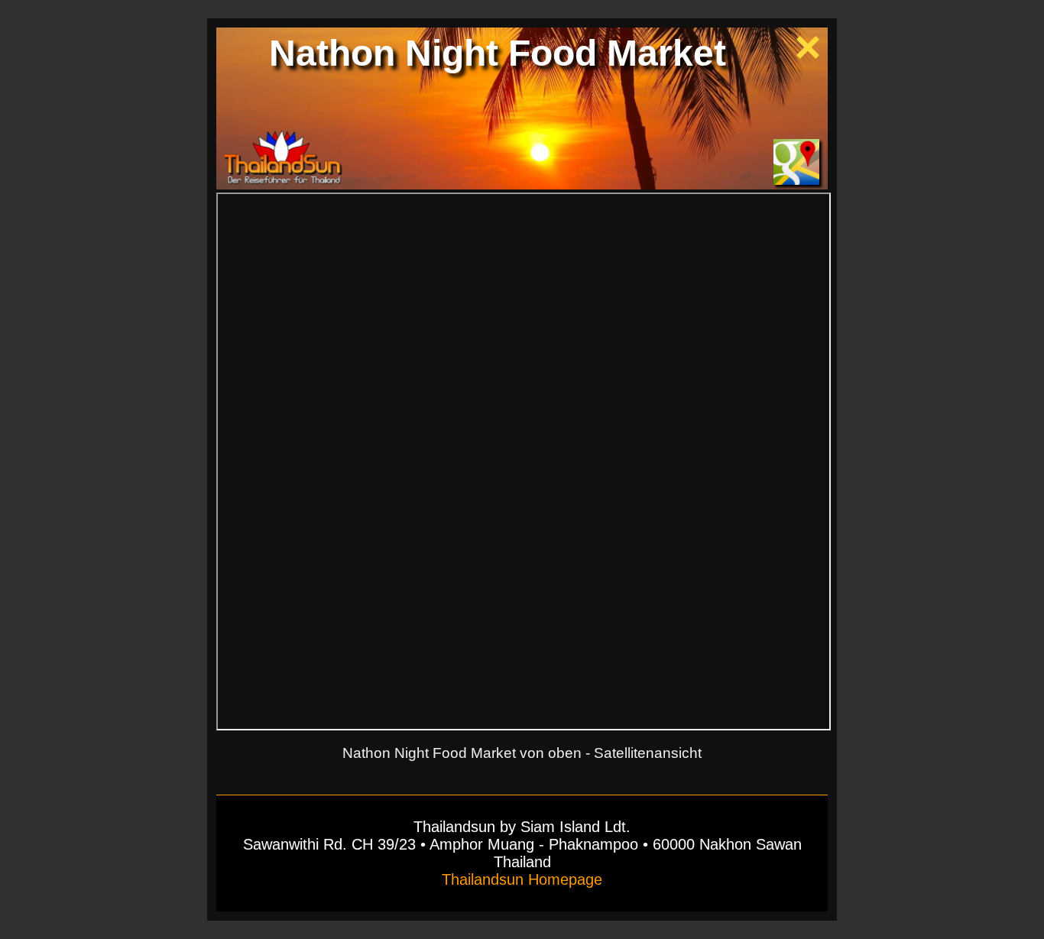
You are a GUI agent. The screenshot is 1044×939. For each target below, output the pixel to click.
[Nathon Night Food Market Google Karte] (796, 180)
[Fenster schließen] (807, 54)
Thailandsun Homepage (522, 879)
